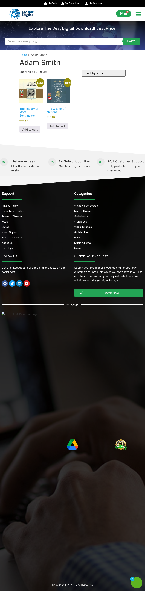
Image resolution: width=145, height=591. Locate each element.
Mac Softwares (83, 211)
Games (78, 248)
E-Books (79, 237)
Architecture (81, 232)
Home (23, 55)
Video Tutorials (83, 227)
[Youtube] (27, 283)
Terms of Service (12, 216)
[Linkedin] (19, 283)
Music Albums (82, 242)
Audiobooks (81, 216)
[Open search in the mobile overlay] (72, 41)
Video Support (10, 232)
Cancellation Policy (13, 211)
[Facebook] (5, 283)
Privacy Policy (10, 205)
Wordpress (80, 221)
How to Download (12, 237)
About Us (7, 242)
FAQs (5, 221)
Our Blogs (7, 248)
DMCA (5, 227)
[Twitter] (12, 283)
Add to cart (30, 129)
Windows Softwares (86, 205)
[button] (138, 14)
